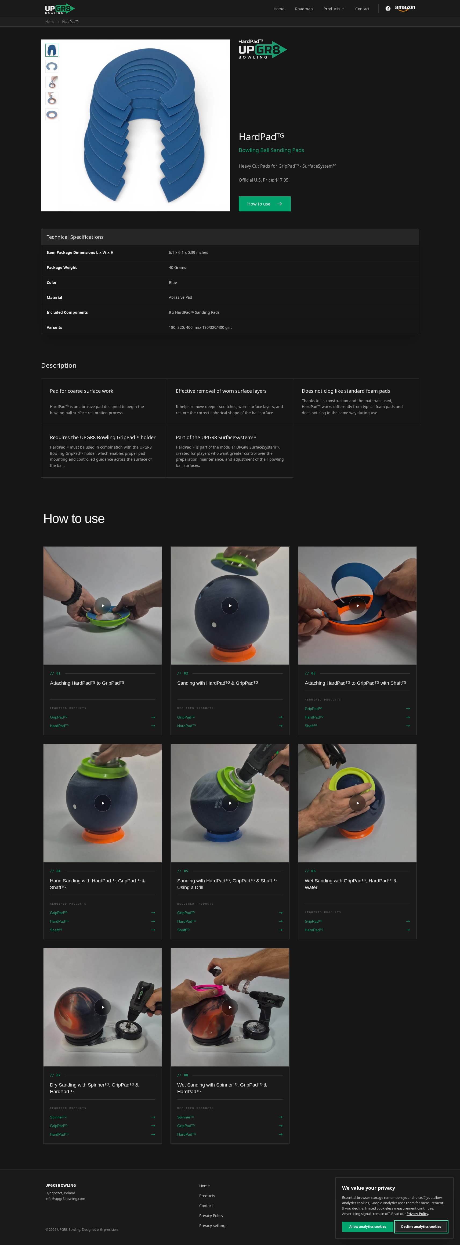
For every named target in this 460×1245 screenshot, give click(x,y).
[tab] (51, 50)
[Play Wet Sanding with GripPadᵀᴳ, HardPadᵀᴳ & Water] (357, 803)
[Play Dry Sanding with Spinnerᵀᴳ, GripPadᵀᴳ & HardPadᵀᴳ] (103, 1007)
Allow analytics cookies (367, 1226)
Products (332, 8)
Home (279, 8)
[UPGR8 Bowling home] (60, 8)
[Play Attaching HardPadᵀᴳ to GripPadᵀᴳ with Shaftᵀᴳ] (357, 606)
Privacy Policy (211, 1215)
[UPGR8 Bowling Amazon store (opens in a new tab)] (405, 9)
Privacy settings (213, 1225)
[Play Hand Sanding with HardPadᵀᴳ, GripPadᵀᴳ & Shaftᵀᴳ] (103, 803)
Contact (362, 8)
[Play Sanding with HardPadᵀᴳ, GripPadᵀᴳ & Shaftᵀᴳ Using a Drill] (230, 803)
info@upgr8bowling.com (65, 1198)
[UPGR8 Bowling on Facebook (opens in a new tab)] (388, 9)
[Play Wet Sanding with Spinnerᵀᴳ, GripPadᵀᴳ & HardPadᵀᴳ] (230, 1007)
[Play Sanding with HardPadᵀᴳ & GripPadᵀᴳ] (230, 606)
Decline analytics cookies (421, 1226)
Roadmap (304, 8)
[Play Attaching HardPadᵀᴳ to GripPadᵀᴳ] (103, 606)
